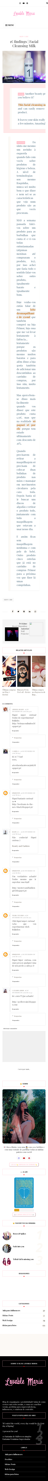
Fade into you (18, 1246)
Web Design (7, 1320)
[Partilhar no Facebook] (13, 611)
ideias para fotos (9, 1325)
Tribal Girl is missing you (23, 1259)
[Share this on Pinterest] (24, 611)
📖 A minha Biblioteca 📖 (24, 1214)
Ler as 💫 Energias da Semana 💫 (24, 1164)
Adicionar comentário (10, 1028)
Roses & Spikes (19, 1234)
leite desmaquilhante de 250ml (26, 313)
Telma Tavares (18, 915)
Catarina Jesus (18, 990)
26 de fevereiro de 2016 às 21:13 (21, 916)
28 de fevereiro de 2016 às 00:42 (22, 991)
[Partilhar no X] (18, 611)
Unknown (16, 793)
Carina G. (16, 751)
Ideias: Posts (7, 1315)
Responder (15, 731)
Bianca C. (16, 832)
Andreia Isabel (18, 709)
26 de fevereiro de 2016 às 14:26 (22, 710)
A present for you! (10, 1431)
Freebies (8, 1459)
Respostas (18, 738)
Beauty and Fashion (21, 846)
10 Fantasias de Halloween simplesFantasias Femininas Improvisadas (16, 1437)
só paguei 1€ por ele (26, 424)
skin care (24, 36)
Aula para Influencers (11, 1310)
